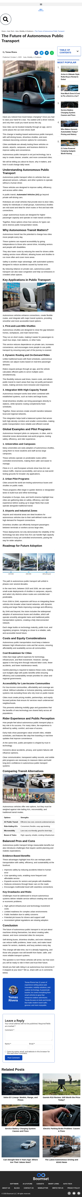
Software (14, 1184)
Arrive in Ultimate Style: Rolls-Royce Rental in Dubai (70, 76)
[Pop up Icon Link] (5, 19)
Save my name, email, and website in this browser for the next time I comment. (28, 1052)
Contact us (29, 1188)
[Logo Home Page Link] (41, 10)
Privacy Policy (73, 1188)
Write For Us (57, 1188)
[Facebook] (78, 1193)
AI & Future (27, 1184)
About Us (6, 1188)
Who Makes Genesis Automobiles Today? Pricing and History (69, 131)
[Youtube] (74, 1193)
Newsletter (43, 1188)
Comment (9, 1030)
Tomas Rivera (13, 999)
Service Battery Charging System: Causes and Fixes (68, 112)
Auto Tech (10, 31)
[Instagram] (69, 1193)
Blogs (17, 1188)
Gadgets (40, 1184)
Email (32, 1044)
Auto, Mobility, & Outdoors (24, 31)
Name (8, 1044)
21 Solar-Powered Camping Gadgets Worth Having (68, 151)
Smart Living (53, 1184)
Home (4, 31)
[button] (41, 4)
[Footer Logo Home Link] (41, 1176)
